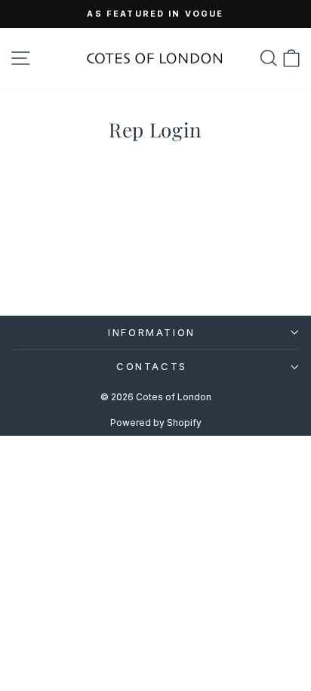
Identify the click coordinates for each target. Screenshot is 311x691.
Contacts (151, 366)
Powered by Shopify (156, 422)
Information (152, 332)
